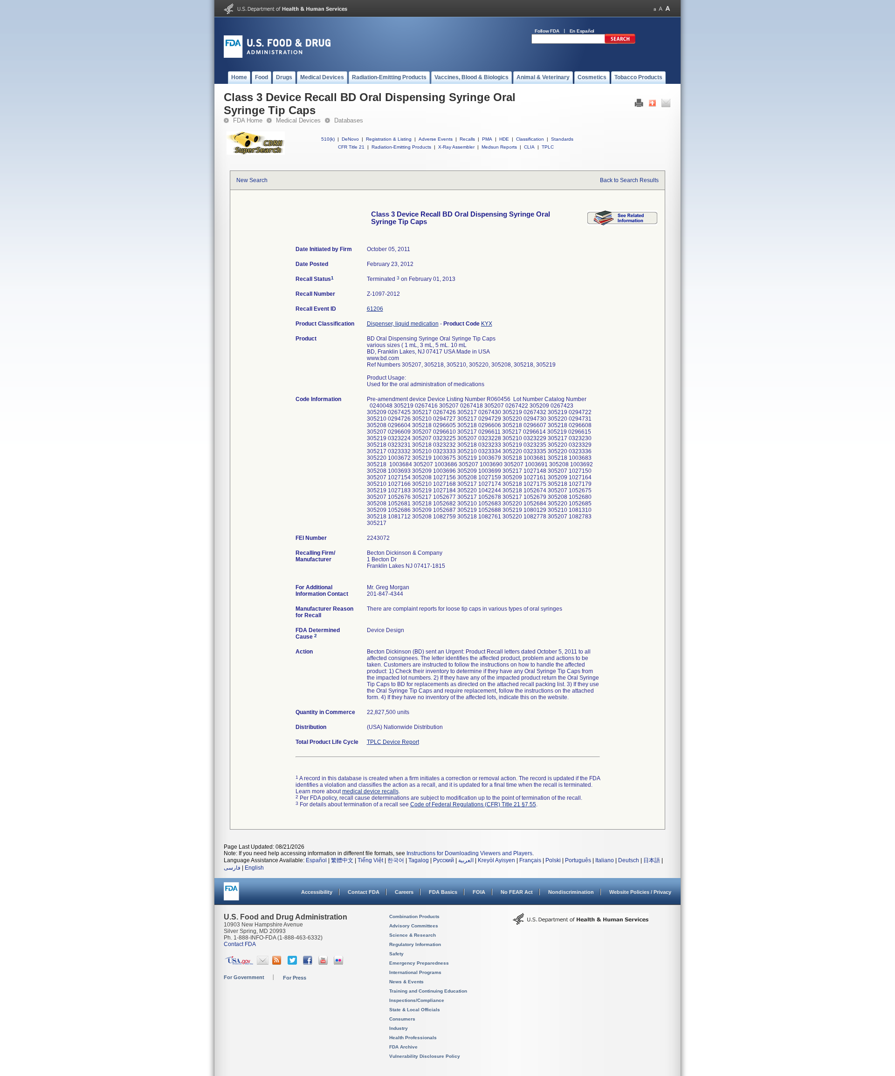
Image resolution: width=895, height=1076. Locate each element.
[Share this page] (652, 105)
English (254, 868)
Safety (396, 953)
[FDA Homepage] (231, 895)
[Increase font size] (667, 8)
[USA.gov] (239, 963)
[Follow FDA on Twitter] (293, 963)
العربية (466, 860)
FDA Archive (403, 1046)
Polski (553, 860)
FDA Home (247, 120)
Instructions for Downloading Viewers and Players (469, 853)
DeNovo (350, 139)
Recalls (467, 139)
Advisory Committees (413, 925)
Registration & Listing (389, 139)
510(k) (328, 139)
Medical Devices (298, 120)
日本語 (651, 860)
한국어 (395, 860)
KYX (486, 323)
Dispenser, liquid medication (403, 323)
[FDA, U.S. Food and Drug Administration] (277, 56)
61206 (375, 309)
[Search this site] (620, 42)
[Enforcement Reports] (622, 223)
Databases (348, 120)
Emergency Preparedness (419, 963)
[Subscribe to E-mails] (262, 963)
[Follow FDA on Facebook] (309, 963)
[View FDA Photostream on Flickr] (339, 963)
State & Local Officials (414, 1009)
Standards (562, 139)
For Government (244, 977)
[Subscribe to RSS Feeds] (278, 963)
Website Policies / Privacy (640, 892)
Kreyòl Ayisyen (496, 860)
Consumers (402, 1019)
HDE (504, 139)
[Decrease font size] (655, 8)
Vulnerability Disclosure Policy (424, 1056)
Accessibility (316, 892)
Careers (404, 892)
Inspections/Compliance (416, 1000)
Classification (530, 139)
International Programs (415, 972)
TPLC (548, 147)
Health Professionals (413, 1037)
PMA (487, 139)
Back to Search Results (629, 180)
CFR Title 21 (351, 147)
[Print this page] (638, 105)
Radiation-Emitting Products (401, 147)
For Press (294, 978)
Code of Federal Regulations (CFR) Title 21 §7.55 (473, 804)
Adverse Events (436, 139)
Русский (443, 860)
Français (530, 860)
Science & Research (412, 935)
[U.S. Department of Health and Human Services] (285, 12)
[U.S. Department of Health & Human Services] (581, 922)
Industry (398, 1028)
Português (578, 860)
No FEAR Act (517, 892)
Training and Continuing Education (428, 991)
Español (316, 860)
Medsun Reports (499, 147)
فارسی (232, 868)
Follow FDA (547, 31)
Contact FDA (363, 892)
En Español (582, 31)
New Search (252, 180)
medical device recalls (370, 791)
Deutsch (628, 860)
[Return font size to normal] (660, 8)
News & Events (406, 981)
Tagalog (418, 860)
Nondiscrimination (571, 892)
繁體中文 (342, 860)
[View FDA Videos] (324, 963)
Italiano (604, 860)
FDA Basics (443, 892)
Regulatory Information (415, 944)
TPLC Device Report (393, 742)
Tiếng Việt (370, 860)
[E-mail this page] (665, 105)
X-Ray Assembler (456, 147)
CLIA (529, 147)
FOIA (479, 892)
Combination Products (414, 916)
